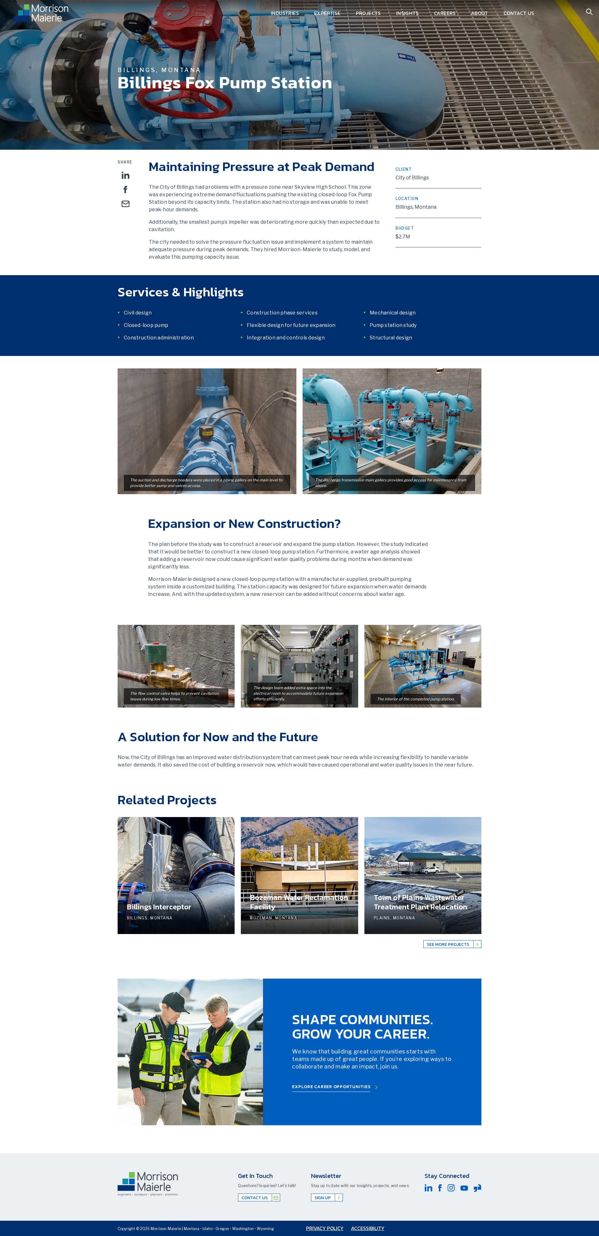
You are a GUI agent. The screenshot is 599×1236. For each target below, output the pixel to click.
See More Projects (448, 944)
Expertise (327, 13)
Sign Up (323, 1198)
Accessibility (367, 1228)
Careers (445, 13)
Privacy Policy (324, 1228)
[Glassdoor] (477, 1188)
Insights (407, 13)
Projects (368, 13)
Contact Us (519, 13)
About (479, 13)
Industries (285, 13)
